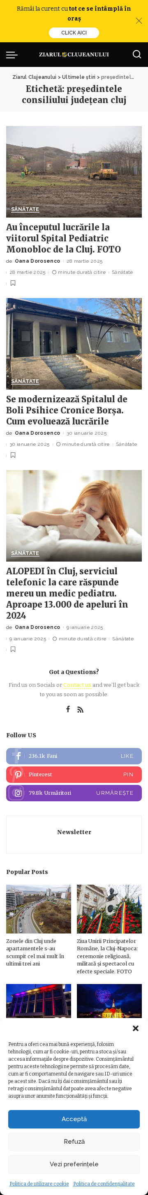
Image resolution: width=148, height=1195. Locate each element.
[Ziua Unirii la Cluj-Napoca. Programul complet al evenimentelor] (109, 1008)
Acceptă (74, 1119)
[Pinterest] (74, 774)
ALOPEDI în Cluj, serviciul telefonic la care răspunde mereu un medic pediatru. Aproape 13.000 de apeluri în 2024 (67, 593)
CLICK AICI (74, 33)
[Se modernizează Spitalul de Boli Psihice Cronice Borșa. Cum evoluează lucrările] (74, 344)
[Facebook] (68, 709)
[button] (136, 1028)
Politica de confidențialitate (104, 1184)
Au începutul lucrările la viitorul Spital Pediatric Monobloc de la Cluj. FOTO (63, 238)
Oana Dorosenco (37, 261)
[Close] (139, 21)
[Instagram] (74, 793)
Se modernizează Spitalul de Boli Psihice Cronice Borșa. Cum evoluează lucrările (66, 410)
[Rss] (80, 709)
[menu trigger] (14, 54)
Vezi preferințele (74, 1164)
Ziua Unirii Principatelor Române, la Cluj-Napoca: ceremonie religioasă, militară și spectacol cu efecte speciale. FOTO (107, 956)
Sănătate (25, 209)
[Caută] (137, 54)
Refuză (74, 1141)
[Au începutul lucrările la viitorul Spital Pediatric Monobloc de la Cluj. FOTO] (74, 172)
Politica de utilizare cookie (39, 1184)
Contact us (77, 684)
